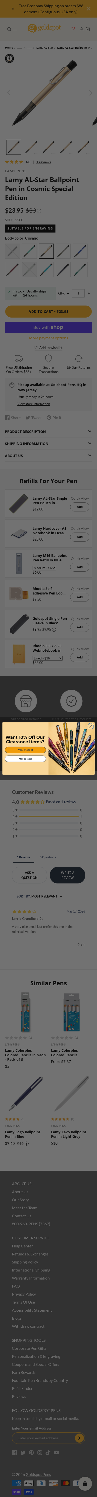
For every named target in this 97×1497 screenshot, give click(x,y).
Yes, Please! (25, 749)
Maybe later (25, 758)
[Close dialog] (91, 726)
